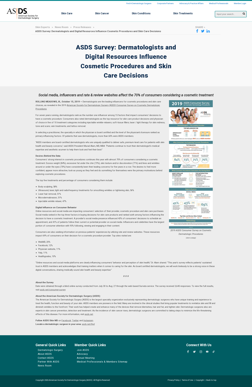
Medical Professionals (218, 3)
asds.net (89, 314)
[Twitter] (194, 352)
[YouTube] (207, 352)
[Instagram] (201, 352)
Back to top (211, 380)
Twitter (75, 320)
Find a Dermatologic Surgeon (138, 3)
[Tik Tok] (213, 352)
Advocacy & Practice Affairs (191, 3)
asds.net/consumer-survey (52, 289)
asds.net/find (88, 324)
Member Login (240, 3)
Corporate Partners (165, 3)
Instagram (88, 320)
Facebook (66, 320)
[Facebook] (188, 352)
